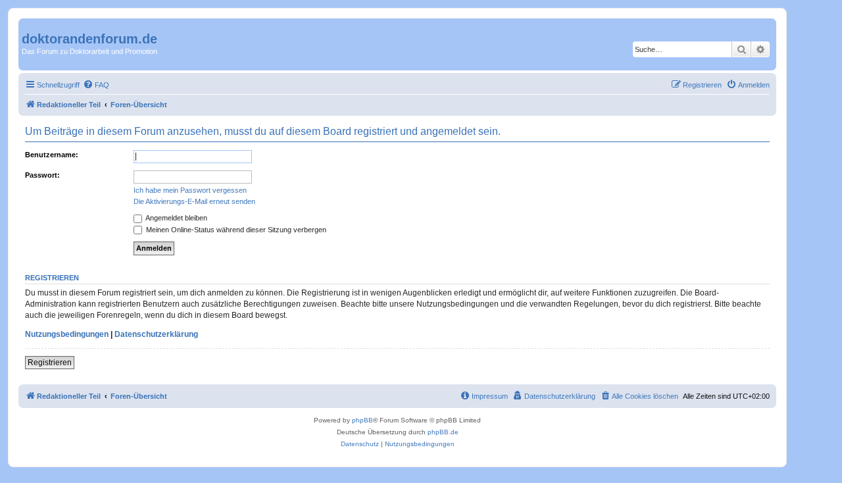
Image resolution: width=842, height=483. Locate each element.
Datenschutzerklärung (156, 334)
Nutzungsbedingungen (67, 334)
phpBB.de (443, 432)
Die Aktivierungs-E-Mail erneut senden (194, 201)
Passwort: (42, 175)
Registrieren (50, 362)
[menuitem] (96, 85)
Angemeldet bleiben (175, 218)
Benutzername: (51, 155)
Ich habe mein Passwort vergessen (190, 190)
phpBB (362, 420)
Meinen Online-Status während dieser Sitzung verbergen (235, 230)
